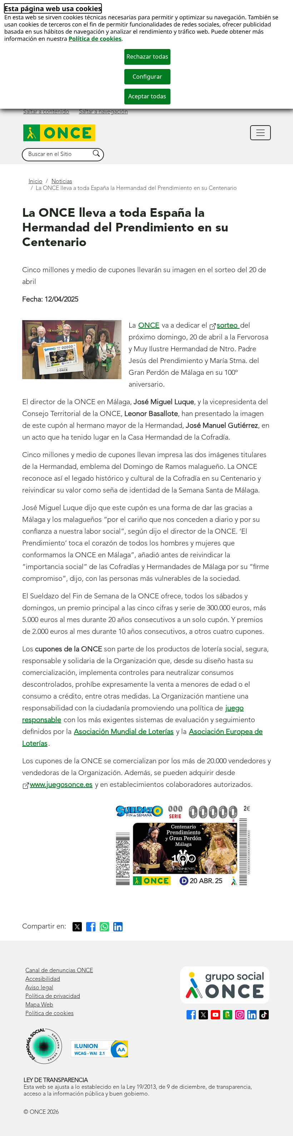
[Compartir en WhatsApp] (104, 926)
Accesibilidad (42, 979)
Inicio (36, 182)
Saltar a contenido (46, 112)
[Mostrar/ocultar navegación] (260, 132)
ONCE (148, 325)
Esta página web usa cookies (52, 8)
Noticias (61, 182)
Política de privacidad (52, 996)
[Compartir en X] (77, 926)
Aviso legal (39, 988)
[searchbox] (56, 154)
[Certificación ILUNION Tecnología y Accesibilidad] (99, 1049)
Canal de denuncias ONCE (59, 971)
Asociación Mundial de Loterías (124, 732)
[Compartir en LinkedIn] (118, 926)
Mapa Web (39, 1005)
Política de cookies (95, 38)
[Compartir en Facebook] (90, 926)
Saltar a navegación (103, 112)
